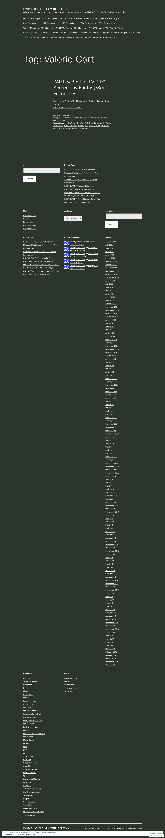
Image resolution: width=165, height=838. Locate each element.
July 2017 (109, 597)
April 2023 (109, 372)
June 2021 (109, 444)
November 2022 (112, 388)
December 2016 (111, 619)
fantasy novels (29, 704)
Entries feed (28, 222)
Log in (25, 219)
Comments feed (29, 225)
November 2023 (112, 349)
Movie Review (28, 737)
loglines (104, 118)
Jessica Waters (105, 123)
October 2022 (111, 392)
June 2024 (109, 326)
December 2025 (111, 268)
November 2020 (112, 466)
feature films (95, 118)
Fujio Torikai (85, 123)
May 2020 (109, 486)
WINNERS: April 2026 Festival (36, 33)
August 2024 (110, 320)
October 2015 (110, 665)
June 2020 (109, 483)
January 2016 (110, 655)
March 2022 (110, 414)
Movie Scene (28, 740)
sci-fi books (28, 756)
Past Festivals (29, 23)
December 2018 (111, 541)
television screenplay (31, 792)
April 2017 (109, 606)
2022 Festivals (48, 23)
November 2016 (111, 623)
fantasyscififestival (77, 242)
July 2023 (109, 362)
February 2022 (111, 418)
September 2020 (112, 473)
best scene (27, 685)
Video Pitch (27, 805)
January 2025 (111, 304)
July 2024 (109, 323)
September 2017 (112, 590)
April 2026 (109, 255)
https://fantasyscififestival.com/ (67, 107)
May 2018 (109, 564)
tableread (27, 786)
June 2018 (109, 561)
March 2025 (110, 297)
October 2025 (111, 274)
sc (24, 753)
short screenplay (30, 773)
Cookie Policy (39, 834)
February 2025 (111, 300)
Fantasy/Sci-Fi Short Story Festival (109, 18)
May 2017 (109, 603)
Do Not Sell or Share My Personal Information (123, 828)
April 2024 (109, 333)
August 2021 (110, 437)
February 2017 (111, 613)
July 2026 (109, 245)
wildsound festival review (33, 812)
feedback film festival (32, 714)
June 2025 (109, 287)
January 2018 (110, 577)
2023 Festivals (67, 23)
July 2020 (109, 479)
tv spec (26, 799)
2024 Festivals (86, 23)
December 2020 (111, 463)
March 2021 (110, 453)
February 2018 (111, 574)
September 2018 (112, 551)
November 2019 (111, 505)
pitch (55, 120)
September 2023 (112, 356)
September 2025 (112, 278)
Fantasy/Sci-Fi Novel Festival (78, 18)
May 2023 (109, 369)
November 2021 (111, 427)
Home (26, 18)
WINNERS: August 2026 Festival (125, 33)
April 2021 (109, 450)
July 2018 (109, 558)
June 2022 (109, 405)
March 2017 (110, 610)
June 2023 (109, 366)
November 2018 (111, 544)
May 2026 (109, 252)
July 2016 (109, 636)
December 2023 (111, 346)
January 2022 (111, 421)
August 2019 (110, 515)
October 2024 (111, 313)
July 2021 (109, 440)
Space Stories (28, 776)
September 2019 (112, 512)
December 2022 (111, 385)
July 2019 (109, 518)
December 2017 (111, 580)
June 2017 (109, 600)
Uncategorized (29, 802)
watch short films (30, 808)
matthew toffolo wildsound (34, 734)
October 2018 (110, 548)
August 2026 (110, 242)
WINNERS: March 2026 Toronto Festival (107, 28)
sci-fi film (61, 120)
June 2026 (109, 248)
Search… (27, 165)
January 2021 (110, 460)
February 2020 (111, 496)
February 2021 (111, 457)
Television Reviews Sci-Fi (33, 789)
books (25, 688)
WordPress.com (29, 229)
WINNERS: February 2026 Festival (71, 28)
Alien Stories (28, 678)
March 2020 (110, 492)
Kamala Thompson (70, 126)
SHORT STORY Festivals (34, 37)
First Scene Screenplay (32, 720)
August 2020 (110, 476)
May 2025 (109, 291)
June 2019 (109, 522)
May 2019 (109, 525)
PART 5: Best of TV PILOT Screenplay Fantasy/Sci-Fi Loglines (81, 87)
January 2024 (111, 343)
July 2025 (109, 284)
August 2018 (110, 554)
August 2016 (110, 632)
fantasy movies (85, 118)
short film (27, 766)
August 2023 (110, 359)
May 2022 (109, 408)
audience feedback (72, 118)
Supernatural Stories (31, 779)
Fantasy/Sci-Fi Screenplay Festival (46, 18)
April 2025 (109, 294)
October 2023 (111, 352)
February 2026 (111, 261)
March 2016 (110, 649)
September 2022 (112, 395)
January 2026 (111, 265)
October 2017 (110, 587)
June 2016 (109, 639)
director (26, 691)
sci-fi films (105, 126)
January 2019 (110, 538)
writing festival (29, 815)
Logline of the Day (30, 727)
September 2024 (112, 317)
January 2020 (111, 499)
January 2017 (110, 616)
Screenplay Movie (30, 763)
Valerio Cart (83, 128)
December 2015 (111, 658)
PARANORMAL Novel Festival (98, 37)
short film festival (30, 769)
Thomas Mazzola (72, 128)
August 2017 (110, 593)
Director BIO (28, 694)
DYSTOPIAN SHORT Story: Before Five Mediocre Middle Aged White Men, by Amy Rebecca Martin (81, 173)
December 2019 (111, 502)
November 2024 (112, 310)
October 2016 (110, 626)
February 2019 (111, 535)
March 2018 (110, 571)
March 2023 (110, 375)
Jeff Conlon (95, 123)
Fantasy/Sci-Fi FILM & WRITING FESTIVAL (46, 9)
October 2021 (110, 431)
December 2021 (111, 424)
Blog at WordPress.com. (94, 828)
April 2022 (109, 411)
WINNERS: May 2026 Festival (66, 33)
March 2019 (110, 532)
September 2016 (112, 629)
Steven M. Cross (59, 128)
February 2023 (111, 379)
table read (27, 782)
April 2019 (109, 528)
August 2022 (110, 398)
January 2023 (111, 382)
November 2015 (111, 662)
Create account (29, 216)
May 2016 (109, 642)
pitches (26, 750)
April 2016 (109, 645)
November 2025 (112, 271)
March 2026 (110, 258)
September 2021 (112, 434)
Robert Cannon (94, 126)
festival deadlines (30, 717)
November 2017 (111, 584)
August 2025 (110, 281)
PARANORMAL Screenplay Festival (66, 37)
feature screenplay (30, 711)
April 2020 (109, 489)
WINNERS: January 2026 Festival (38, 28)
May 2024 (109, 330)
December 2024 (111, 307)
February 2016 (111, 652)
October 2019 (110, 509)
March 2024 (110, 336)
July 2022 (109, 401)
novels (26, 743)
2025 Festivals (105, 23)
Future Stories (29, 724)
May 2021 (109, 447)
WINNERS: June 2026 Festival (95, 33)
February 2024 (111, 340)
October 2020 (111, 470)
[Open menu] (38, 23)
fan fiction (27, 698)
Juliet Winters (58, 126)
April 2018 (109, 567)
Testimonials (28, 795)
